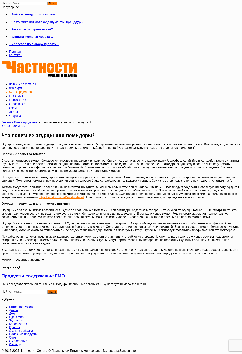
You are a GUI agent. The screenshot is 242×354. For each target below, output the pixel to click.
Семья (13, 337)
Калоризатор (18, 323)
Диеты (13, 310)
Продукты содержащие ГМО (33, 275)
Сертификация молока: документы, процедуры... (47, 22)
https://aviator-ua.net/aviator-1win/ (61, 197)
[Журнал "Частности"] (39, 75)
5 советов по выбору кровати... (34, 44)
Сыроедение (18, 340)
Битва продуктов (26, 122)
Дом (12, 313)
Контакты (15, 55)
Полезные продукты (23, 334)
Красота (14, 327)
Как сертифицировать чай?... (32, 29)
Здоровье (16, 320)
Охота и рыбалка (21, 330)
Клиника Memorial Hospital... (31, 36)
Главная (15, 51)
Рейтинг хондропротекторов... (33, 14)
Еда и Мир (16, 317)
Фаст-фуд (15, 344)
